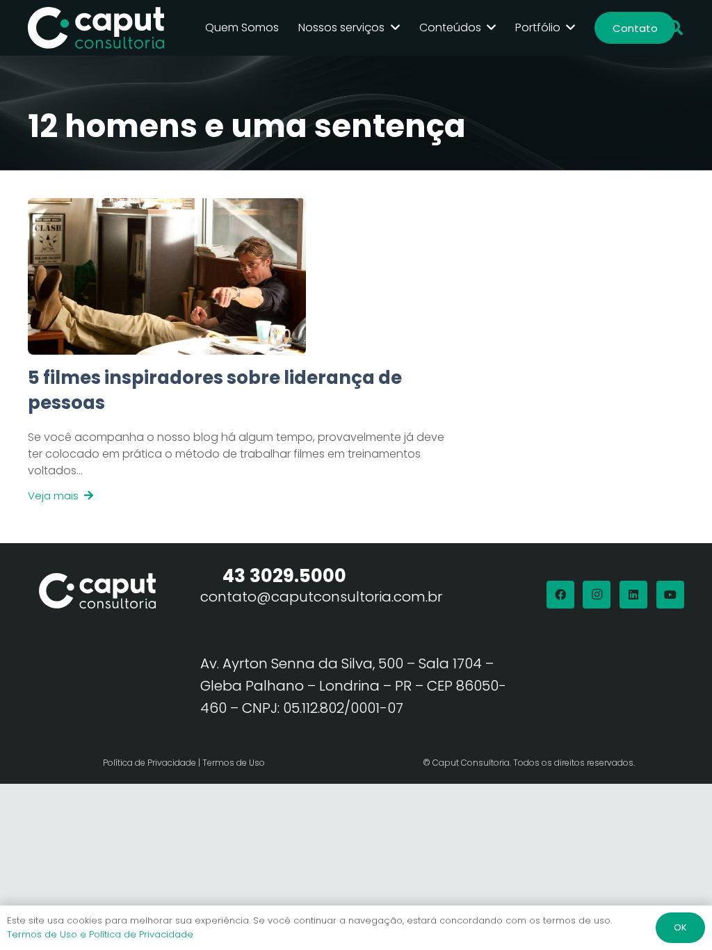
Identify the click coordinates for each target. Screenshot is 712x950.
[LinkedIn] (633, 595)
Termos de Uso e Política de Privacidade (100, 934)
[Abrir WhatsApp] (677, 915)
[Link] (236, 435)
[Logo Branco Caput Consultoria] (96, 28)
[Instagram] (596, 595)
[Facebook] (560, 595)
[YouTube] (670, 595)
